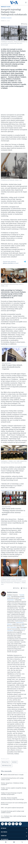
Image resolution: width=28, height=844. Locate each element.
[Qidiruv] (22, 842)
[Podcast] (16, 823)
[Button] (24, 24)
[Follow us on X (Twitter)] (6, 823)
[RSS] (13, 823)
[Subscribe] (20, 823)
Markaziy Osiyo (5, 6)
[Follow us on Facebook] (2, 823)
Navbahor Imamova (6, 18)
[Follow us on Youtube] (9, 823)
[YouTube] (14, 842)
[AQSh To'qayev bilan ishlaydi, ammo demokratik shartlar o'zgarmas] (14, 354)
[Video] (6, 842)
